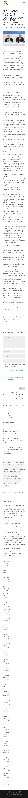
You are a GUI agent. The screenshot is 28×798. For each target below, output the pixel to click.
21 (16, 403)
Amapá (16, 462)
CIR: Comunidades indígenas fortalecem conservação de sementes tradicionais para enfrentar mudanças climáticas (13, 499)
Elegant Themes (17, 794)
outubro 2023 (6, 620)
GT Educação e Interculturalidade (11, 438)
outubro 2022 (6, 647)
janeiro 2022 (6, 668)
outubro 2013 (6, 777)
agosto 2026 (6, 561)
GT (3, 429)
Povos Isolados (6, 476)
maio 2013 (5, 780)
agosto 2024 (6, 611)
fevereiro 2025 (6, 600)
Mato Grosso (12, 469)
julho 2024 (5, 613)
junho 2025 (5, 593)
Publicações (6, 451)
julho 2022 (5, 654)
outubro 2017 (6, 761)
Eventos (5, 427)
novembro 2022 (7, 645)
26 (10, 405)
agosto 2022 (6, 652)
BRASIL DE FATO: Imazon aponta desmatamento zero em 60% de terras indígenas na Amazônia (12, 515)
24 (3, 405)
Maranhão (5, 469)
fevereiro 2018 (6, 752)
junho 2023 (5, 629)
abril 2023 (5, 634)
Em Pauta (5, 424)
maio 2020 (5, 714)
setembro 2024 (6, 609)
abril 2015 (5, 775)
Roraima (11, 481)
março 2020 (6, 718)
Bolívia (8, 464)
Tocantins (16, 483)
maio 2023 (5, 632)
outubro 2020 (6, 702)
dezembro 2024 (6, 602)
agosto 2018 (6, 739)
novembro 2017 (7, 759)
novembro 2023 (7, 618)
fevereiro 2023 (6, 638)
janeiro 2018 (6, 755)
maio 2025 (5, 595)
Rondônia (5, 481)
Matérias (23, 27)
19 (10, 403)
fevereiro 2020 (6, 720)
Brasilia (17, 464)
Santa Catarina (17, 481)
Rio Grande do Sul (17, 478)
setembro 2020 (6, 704)
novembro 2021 (7, 673)
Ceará (4, 466)
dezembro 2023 (6, 616)
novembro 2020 (7, 700)
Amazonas (21, 462)
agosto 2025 (6, 588)
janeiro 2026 (6, 577)
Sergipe (5, 483)
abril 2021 (5, 689)
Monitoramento (8, 27)
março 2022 (6, 663)
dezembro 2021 (6, 670)
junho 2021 (5, 684)
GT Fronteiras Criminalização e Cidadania (13, 440)
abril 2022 (5, 661)
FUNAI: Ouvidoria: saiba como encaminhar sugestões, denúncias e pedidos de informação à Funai (14, 536)
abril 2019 (5, 727)
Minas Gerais (6, 471)
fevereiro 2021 (6, 693)
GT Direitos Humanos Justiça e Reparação (13, 436)
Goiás (20, 466)
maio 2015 (5, 773)
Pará (9, 474)
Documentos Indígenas (8, 422)
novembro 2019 (7, 725)
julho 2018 (5, 741)
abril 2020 (5, 716)
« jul (4, 409)
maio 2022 (5, 659)
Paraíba (5, 474)
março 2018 (6, 750)
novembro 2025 (7, 581)
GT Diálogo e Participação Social (11, 431)
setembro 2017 (6, 764)
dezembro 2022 (6, 643)
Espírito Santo (10, 466)
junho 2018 (5, 743)
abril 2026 (5, 570)
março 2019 (6, 730)
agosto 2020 (6, 707)
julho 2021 (5, 682)
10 (3, 401)
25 (7, 405)
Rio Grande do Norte (7, 478)
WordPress (18, 796)
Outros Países (13, 471)
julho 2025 (5, 591)
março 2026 (6, 572)
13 (13, 401)
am (12, 462)
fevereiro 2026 (6, 575)
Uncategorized (6, 456)
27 (13, 405)
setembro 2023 (6, 622)
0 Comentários (7, 29)
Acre (4, 462)
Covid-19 (5, 420)
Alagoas (8, 462)
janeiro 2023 (6, 641)
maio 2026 (5, 568)
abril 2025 (5, 597)
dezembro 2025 (6, 579)
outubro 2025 (6, 584)
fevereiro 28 (6, 784)
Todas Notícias (6, 485)
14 (16, 401)
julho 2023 (5, 627)
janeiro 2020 (6, 723)
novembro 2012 (7, 782)
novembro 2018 (7, 732)
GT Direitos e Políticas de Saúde (10, 433)
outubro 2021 (6, 675)
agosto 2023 (6, 625)
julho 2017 (5, 766)
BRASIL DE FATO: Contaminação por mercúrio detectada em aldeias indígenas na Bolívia (14, 530)
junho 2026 (5, 566)
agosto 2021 (6, 679)
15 (19, 401)
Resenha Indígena (7, 453)
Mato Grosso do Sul (20, 469)
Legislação (5, 442)
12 (10, 401)
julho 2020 (5, 709)
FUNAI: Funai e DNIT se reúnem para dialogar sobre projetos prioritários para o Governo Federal (12, 525)
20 (13, 403)
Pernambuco (14, 474)
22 (19, 403)
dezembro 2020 (6, 698)
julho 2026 (5, 563)
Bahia (4, 464)
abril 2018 (5, 748)
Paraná (19, 471)
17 (3, 403)
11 (7, 401)
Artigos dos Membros (8, 415)
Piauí (20, 474)
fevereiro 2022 (6, 666)
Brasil (13, 464)
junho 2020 (5, 711)
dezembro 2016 (6, 771)
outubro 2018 (6, 734)
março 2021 (6, 691)
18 (7, 403)
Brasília (21, 464)
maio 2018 (5, 746)
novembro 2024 (7, 604)
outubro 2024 (6, 607)
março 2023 (6, 636)
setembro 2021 (6, 677)
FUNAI (16, 466)
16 (23, 401)
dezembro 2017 (6, 757)
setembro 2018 (6, 736)
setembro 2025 (6, 586)
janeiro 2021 (6, 695)
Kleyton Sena (6, 540)
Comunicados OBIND (8, 417)
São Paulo (10, 483)
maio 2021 (5, 686)
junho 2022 (5, 657)
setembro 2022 (6, 650)
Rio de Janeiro (14, 476)
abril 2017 (5, 768)
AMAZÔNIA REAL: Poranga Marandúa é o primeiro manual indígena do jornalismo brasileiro (13, 494)
